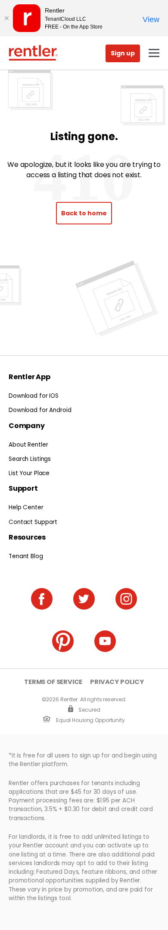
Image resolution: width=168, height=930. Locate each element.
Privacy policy (117, 682)
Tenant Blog (26, 556)
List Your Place (29, 473)
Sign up (123, 53)
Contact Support (33, 522)
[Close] (6, 18)
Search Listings (30, 459)
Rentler (33, 53)
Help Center (26, 507)
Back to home (84, 213)
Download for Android (40, 410)
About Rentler (28, 445)
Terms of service (53, 682)
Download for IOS (34, 396)
